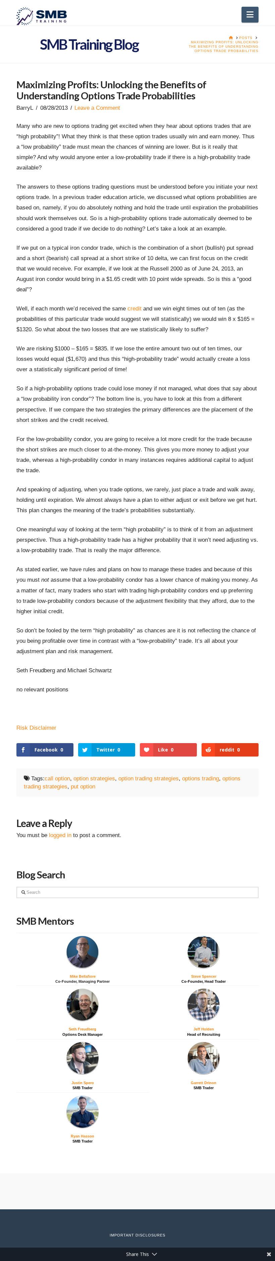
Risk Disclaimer (36, 727)
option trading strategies (148, 778)
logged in (60, 835)
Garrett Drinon (203, 1083)
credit (134, 308)
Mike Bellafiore (83, 976)
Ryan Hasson (82, 1136)
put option (83, 786)
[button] (250, 14)
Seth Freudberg (82, 1029)
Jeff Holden (204, 1029)
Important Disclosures (137, 1235)
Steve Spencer (203, 976)
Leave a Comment (97, 107)
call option (57, 778)
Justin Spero (82, 1083)
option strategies (94, 778)
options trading (200, 778)
